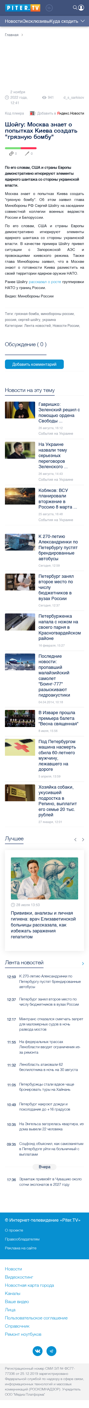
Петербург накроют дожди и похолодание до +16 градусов (44, 1095)
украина (49, 320)
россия (10, 320)
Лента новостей (37, 326)
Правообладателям (22, 1239)
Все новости (81, 951)
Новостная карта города (29, 1285)
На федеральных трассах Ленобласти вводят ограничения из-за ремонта (50, 1035)
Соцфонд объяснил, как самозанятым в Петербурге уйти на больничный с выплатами (51, 1137)
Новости (14, 21)
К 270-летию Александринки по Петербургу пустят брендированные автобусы (50, 969)
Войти (81, 8)
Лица (10, 1310)
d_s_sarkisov (74, 98)
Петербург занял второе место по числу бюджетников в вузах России (49, 990)
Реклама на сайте (20, 1248)
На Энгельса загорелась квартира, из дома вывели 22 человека (51, 1114)
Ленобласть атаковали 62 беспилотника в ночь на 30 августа (48, 1055)
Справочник (17, 1326)
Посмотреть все (25, 349)
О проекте (14, 1230)
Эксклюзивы (36, 21)
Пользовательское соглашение (36, 1318)
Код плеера (14, 113)
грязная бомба (27, 314)
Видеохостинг (19, 1277)
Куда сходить (64, 21)
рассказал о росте (45, 281)
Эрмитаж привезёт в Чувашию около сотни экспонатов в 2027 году (50, 1170)
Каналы (12, 1293)
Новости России (66, 326)
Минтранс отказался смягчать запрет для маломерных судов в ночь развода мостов (51, 1012)
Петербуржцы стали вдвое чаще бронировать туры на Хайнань (46, 1075)
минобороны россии (57, 314)
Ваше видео (17, 1301)
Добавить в (60, 113)
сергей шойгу (29, 320)
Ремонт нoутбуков (23, 1334)
